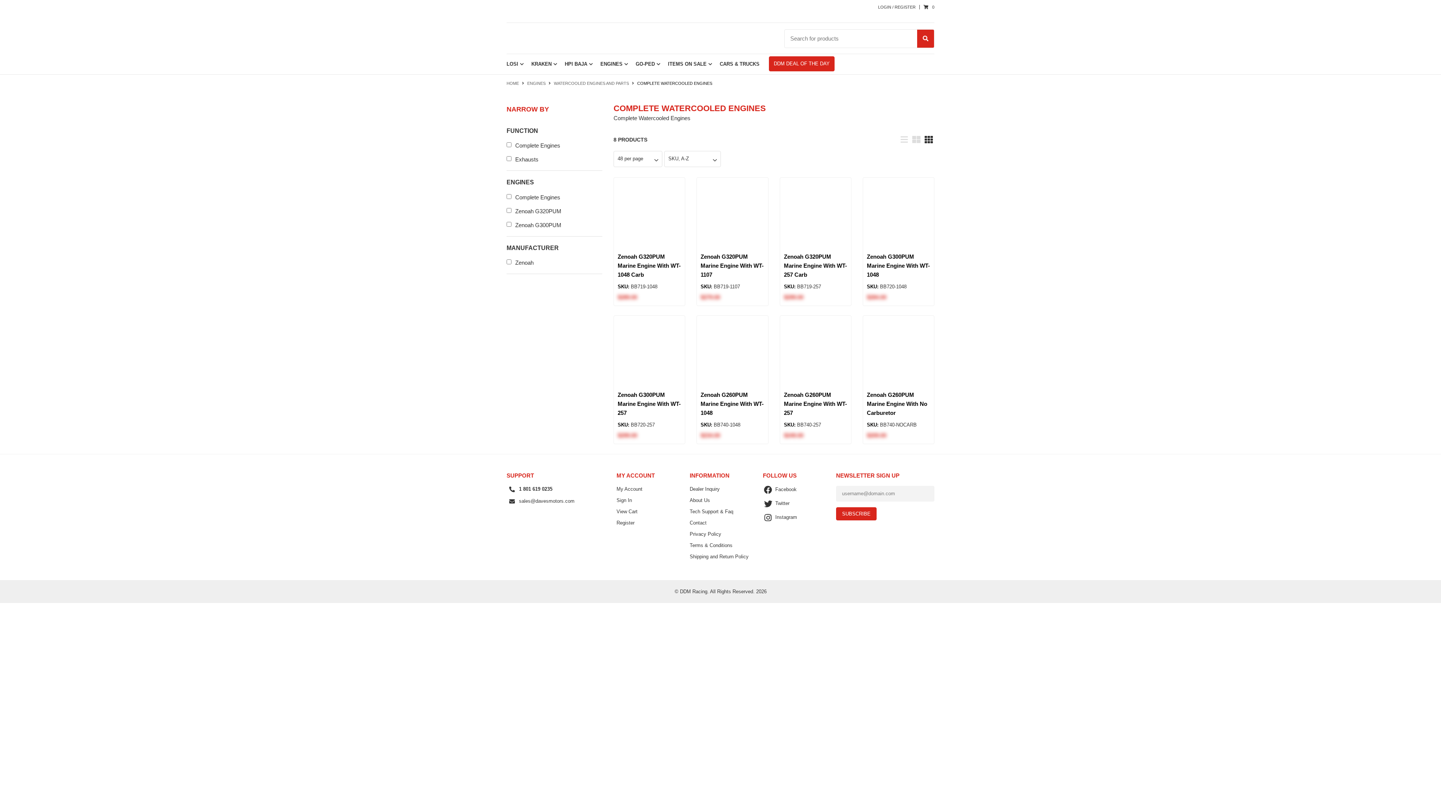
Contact (698, 523)
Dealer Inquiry (705, 489)
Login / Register (897, 7)
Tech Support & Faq (711, 511)
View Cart (627, 511)
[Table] (916, 138)
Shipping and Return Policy (719, 556)
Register (626, 523)
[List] (904, 138)
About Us (700, 500)
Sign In (624, 500)
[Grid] (928, 138)
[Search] (925, 39)
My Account (629, 489)
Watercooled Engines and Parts (591, 83)
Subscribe (856, 514)
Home (513, 83)
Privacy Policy (705, 534)
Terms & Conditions (711, 545)
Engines (536, 83)
